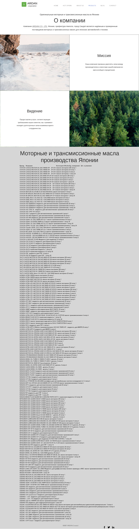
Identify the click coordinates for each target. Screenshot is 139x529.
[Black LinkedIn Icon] (113, 527)
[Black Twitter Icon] (108, 527)
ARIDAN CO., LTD (40, 26)
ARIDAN (32, 3)
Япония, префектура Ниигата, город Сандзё (67, 26)
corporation (32, 6)
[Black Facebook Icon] (104, 527)
